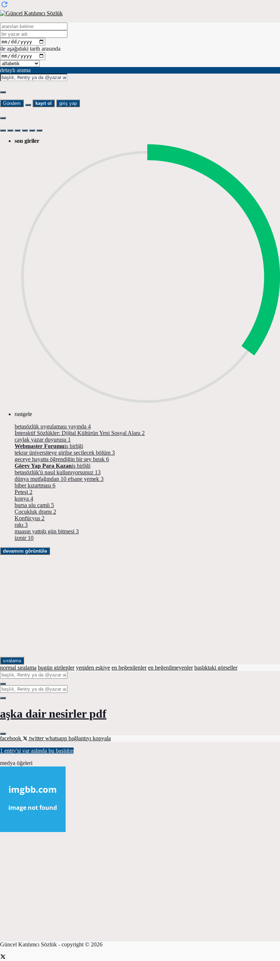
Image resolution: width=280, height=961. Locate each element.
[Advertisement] (140, 606)
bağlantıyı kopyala (90, 738)
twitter (36, 738)
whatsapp (57, 738)
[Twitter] (3, 957)
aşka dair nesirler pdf (53, 713)
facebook (11, 738)
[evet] (3, 684)
